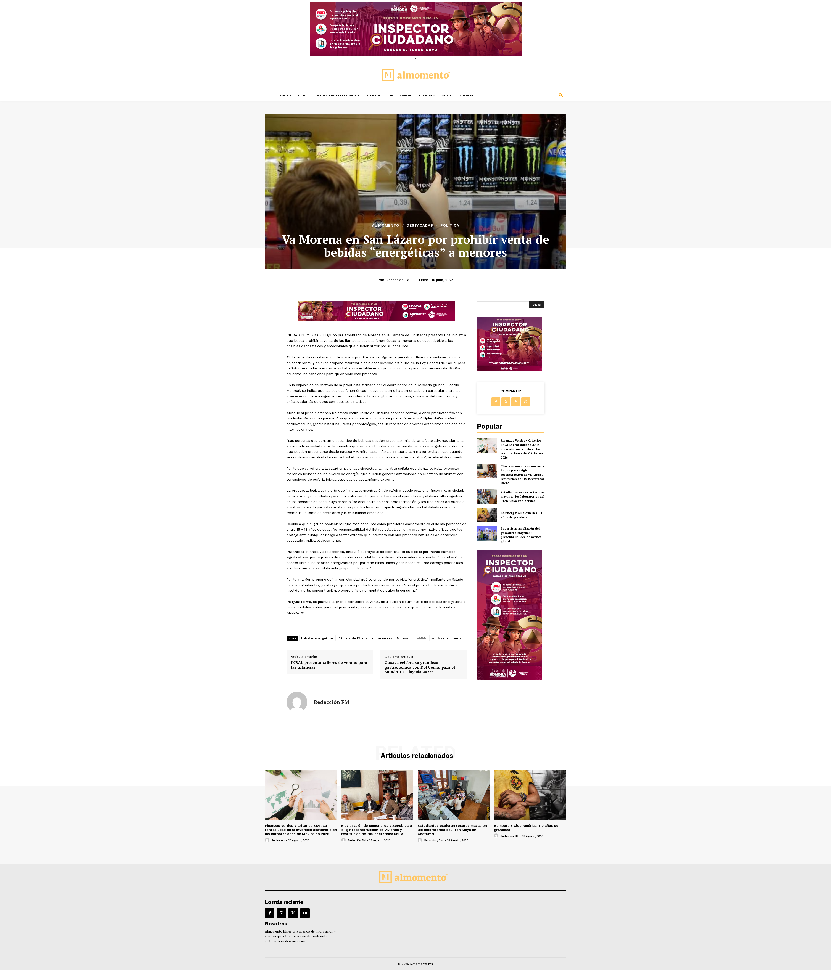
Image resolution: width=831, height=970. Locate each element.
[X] (505, 401)
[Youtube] (305, 913)
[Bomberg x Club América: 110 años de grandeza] (487, 515)
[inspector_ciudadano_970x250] (415, 29)
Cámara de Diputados (356, 638)
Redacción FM (397, 280)
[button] (532, 95)
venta (457, 638)
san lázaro (439, 638)
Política (449, 225)
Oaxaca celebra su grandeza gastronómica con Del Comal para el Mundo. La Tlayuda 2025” (420, 667)
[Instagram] (281, 913)
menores (385, 638)
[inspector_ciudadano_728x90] (376, 319)
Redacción (278, 840)
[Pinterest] (515, 401)
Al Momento (385, 225)
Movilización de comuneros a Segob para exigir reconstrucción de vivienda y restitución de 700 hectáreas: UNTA (522, 474)
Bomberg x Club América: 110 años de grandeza (522, 515)
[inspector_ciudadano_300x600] (509, 679)
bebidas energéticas (317, 638)
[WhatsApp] (525, 401)
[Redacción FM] (297, 702)
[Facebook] (495, 401)
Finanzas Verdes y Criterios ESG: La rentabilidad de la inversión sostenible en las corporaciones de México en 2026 (522, 448)
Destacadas (420, 225)
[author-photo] (268, 840)
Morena (403, 638)
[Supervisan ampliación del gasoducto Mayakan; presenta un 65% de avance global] (487, 533)
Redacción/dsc (433, 840)
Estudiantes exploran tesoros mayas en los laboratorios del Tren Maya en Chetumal (522, 496)
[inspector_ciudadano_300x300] (509, 370)
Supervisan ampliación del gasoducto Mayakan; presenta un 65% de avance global (521, 534)
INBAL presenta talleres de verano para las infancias (329, 665)
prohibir (420, 638)
